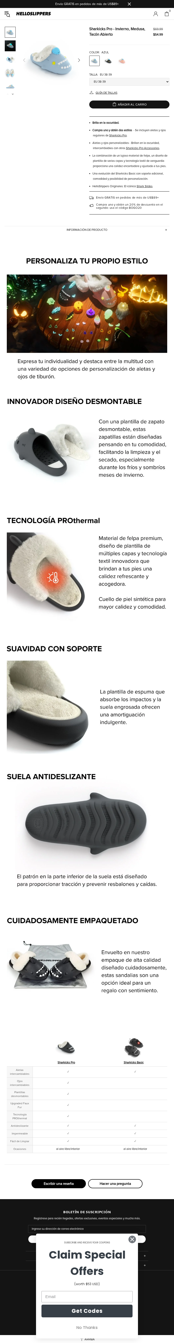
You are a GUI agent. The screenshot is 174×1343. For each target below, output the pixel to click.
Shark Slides (144, 186)
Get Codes (87, 1311)
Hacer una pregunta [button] (115, 1184)
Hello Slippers (33, 13)
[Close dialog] (132, 1239)
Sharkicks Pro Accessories (142, 148)
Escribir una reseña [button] (59, 1184)
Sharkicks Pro (118, 135)
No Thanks (87, 1327)
